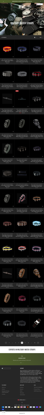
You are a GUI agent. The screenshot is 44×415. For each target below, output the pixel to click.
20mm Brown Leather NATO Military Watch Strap (7, 310)
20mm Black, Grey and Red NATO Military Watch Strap (22, 211)
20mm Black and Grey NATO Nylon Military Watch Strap (36, 111)
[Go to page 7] (38, 343)
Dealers (3, 389)
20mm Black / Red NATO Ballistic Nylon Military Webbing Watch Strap (36, 86)
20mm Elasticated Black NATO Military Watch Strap (7, 335)
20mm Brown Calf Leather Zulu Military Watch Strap (22, 286)
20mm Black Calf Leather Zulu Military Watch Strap (7, 136)
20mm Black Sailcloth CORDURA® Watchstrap (22, 186)
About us (4, 387)
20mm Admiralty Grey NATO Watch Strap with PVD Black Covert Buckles (22, 86)
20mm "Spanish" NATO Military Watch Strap (7, 61)
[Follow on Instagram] (22, 402)
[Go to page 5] (6, 343)
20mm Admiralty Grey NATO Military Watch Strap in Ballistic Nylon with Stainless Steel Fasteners (7, 86)
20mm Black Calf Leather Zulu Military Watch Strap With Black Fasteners (22, 136)
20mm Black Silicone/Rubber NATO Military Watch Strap (36, 186)
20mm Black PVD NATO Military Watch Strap (7, 186)
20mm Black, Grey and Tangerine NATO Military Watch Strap (36, 211)
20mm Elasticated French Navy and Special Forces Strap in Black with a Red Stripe (36, 335)
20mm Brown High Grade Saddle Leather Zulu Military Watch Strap (36, 286)
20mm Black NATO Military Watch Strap (22, 161)
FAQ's (21, 391)
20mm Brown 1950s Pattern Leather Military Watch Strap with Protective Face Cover (7, 286)
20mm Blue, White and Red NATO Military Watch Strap (22, 261)
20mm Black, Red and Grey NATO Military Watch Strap (7, 236)
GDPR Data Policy (37, 391)
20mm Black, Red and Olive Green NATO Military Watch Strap (22, 236)
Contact (3, 394)
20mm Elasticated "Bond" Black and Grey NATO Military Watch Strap (37, 310)
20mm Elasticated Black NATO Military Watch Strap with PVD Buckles (22, 335)
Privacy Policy (37, 389)
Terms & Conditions (38, 387)
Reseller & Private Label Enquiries (5, 391)
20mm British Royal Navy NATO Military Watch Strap (37, 261)
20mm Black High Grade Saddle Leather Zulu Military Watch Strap (36, 136)
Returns (21, 389)
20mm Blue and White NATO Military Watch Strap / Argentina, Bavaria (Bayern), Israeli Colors (37, 236)
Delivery (22, 387)
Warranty (22, 392)
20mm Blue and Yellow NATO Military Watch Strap (7, 261)
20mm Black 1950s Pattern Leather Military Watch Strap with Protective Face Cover (7, 111)
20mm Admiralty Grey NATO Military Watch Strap (36, 61)
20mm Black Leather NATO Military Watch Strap (7, 161)
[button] (39, 4)
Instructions (22, 394)
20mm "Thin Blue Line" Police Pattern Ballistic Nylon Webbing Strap (22, 61)
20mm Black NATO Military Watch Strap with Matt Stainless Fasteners (37, 161)
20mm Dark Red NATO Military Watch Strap (22, 310)
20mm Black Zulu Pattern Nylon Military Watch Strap (7, 211)
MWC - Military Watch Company (7, 59)
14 (34, 342)
